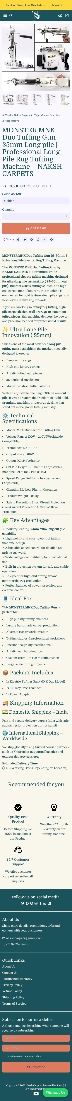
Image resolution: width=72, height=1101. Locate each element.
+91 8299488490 (15, 944)
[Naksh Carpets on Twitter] (22, 903)
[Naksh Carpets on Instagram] (36, 903)
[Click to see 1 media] (7, 99)
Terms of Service (14, 1003)
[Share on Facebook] (18, 239)
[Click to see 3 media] (36, 99)
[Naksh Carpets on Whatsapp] (44, 903)
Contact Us (9, 972)
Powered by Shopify (54, 1085)
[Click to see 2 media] (22, 99)
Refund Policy (12, 991)
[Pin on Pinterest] (31, 239)
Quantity (8, 209)
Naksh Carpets (33, 1085)
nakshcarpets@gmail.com (22, 938)
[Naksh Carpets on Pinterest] (31, 903)
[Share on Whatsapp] (38, 239)
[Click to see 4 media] (50, 99)
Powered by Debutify (36, 1089)
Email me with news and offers (24, 1056)
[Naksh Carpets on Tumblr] (40, 903)
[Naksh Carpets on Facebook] (27, 903)
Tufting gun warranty (17, 979)
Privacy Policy (12, 985)
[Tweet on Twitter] (25, 239)
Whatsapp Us (55, 1092)
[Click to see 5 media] (64, 99)
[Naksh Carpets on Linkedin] (49, 903)
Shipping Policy (13, 997)
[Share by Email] (44, 239)
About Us (8, 966)
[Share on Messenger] (51, 239)
